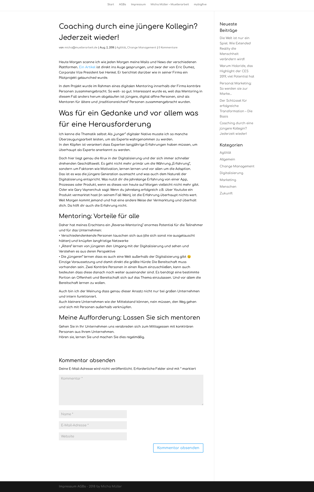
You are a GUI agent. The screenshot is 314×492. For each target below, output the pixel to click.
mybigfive (200, 4)
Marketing (228, 180)
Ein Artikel (87, 67)
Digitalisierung (231, 173)
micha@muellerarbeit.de (81, 47)
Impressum (138, 4)
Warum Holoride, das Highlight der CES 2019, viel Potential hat (237, 71)
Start (110, 4)
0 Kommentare (168, 47)
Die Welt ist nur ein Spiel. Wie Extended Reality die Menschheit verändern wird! (235, 48)
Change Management (141, 47)
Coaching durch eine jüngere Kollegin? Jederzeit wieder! (236, 128)
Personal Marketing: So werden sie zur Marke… (235, 89)
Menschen (228, 186)
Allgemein (227, 159)
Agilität (121, 47)
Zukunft (226, 193)
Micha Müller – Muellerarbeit (170, 4)
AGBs (122, 4)
